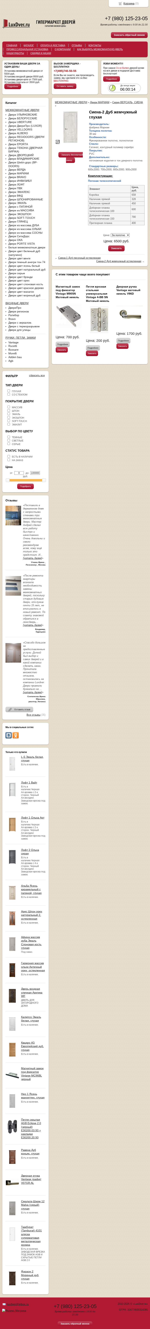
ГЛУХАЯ (16, 391)
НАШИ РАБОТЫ (15, 53)
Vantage (13, 342)
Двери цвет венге (19, 258)
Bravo (12, 318)
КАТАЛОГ (29, 45)
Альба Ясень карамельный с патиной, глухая (31, 889)
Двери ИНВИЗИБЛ (20, 180)
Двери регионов (18, 311)
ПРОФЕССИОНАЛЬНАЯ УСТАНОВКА (27, 49)
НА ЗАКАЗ (17, 460)
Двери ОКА (15, 240)
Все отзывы (33, 714)
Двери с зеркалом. (20, 322)
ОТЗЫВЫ (77, 45)
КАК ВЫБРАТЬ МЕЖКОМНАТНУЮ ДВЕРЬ (100, 49)
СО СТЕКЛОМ (19, 394)
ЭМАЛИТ (17, 424)
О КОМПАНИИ (63, 49)
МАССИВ (17, 407)
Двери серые (16, 273)
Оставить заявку (65, 86)
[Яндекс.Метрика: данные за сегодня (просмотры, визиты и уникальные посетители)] (14, 1310)
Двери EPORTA (18, 144)
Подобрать (25, 486)
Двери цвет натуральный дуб (27, 269)
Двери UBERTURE (20, 122)
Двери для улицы (19, 329)
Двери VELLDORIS (20, 129)
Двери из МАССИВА (21, 210)
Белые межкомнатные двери (26, 247)
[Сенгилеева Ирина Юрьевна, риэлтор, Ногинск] (13, 663)
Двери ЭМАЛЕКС (19, 192)
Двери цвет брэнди (20, 277)
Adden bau (15, 357)
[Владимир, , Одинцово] (13, 596)
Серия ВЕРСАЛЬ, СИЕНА (127, 102)
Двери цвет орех (18, 280)
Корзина (128, 3)
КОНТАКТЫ (94, 45)
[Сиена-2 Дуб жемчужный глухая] (70, 127)
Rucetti (12, 345)
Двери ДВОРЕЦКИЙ (21, 155)
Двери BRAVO (17, 177)
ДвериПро (14, 307)
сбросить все (37, 375)
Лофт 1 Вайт (29, 782)
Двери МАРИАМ (18, 173)
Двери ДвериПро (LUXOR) (25, 125)
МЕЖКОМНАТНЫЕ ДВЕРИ (71, 102)
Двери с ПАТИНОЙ (20, 206)
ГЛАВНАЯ (11, 45)
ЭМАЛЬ (16, 414)
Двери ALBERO (18, 133)
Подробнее (12, 86)
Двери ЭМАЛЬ (17, 202)
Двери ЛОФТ (16, 184)
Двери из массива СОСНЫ (25, 232)
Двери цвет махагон (21, 291)
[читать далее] (32, 558)
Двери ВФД (15, 195)
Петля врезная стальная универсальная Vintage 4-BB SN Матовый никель (97, 293)
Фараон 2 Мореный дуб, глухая (30, 1275)
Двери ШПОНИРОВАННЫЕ (25, 199)
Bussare (13, 349)
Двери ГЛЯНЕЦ (18, 221)
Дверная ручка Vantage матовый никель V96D (128, 290)
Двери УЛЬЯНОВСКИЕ (22, 114)
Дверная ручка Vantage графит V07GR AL (31, 1179)
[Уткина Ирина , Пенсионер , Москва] (13, 526)
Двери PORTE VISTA (21, 243)
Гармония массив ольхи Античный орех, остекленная (33, 967)
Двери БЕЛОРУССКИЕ (22, 118)
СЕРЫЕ (16, 444)
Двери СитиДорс (18, 236)
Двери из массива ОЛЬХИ (24, 229)
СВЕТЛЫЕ (17, 440)
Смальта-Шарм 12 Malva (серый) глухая (33, 1205)
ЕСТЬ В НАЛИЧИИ (22, 456)
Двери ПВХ (15, 188)
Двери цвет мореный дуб (24, 295)
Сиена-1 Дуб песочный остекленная (79, 257)
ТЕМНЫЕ (17, 437)
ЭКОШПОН (18, 417)
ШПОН (15, 411)
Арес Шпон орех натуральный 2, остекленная (31, 915)
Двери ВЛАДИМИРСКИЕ (23, 158)
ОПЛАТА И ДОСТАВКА (52, 45)
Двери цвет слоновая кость (25, 284)
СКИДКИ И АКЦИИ (40, 53)
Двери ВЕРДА (17, 169)
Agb (10, 360)
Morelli (12, 353)
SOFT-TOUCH (19, 421)
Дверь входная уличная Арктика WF (31, 992)
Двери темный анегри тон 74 (26, 262)
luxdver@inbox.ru (18, 1304)
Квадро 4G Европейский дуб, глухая (32, 1046)
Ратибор (13, 315)
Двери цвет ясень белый (24, 265)
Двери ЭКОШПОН (19, 214)
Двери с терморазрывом (24, 326)
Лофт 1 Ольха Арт (32, 817)
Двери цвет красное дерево (26, 288)
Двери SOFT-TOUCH (21, 217)
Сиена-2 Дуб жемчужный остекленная (118, 261)
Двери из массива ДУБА (23, 225)
